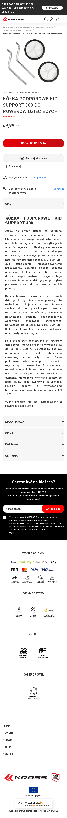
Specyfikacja (14, 421)
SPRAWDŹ (52, 7)
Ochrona (11, 455)
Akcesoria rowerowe (43, 27)
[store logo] (13, 19)
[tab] (33, 203)
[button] (10, 117)
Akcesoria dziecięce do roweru (17, 30)
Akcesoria (25, 27)
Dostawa (11, 444)
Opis (8, 203)
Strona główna (10, 27)
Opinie (9, 433)
